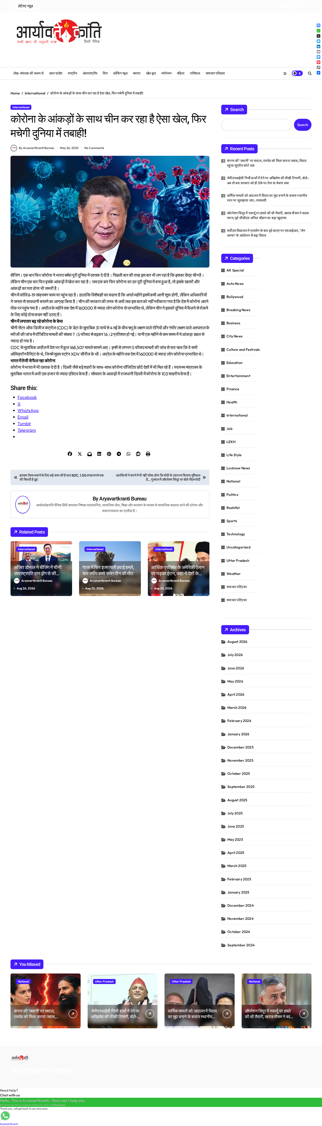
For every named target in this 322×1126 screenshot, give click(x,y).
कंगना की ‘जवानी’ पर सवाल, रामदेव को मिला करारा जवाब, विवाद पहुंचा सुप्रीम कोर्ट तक (266, 163)
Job (229, 428)
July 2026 (235, 655)
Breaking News (238, 310)
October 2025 (238, 773)
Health (231, 402)
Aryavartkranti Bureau (122, 499)
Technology (235, 534)
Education (234, 362)
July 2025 (235, 813)
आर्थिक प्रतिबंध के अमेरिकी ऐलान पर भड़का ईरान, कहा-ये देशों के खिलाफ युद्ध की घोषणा (177, 574)
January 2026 (238, 734)
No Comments (94, 148)
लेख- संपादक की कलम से (28, 73)
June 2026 (235, 668)
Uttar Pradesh (237, 560)
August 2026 (237, 641)
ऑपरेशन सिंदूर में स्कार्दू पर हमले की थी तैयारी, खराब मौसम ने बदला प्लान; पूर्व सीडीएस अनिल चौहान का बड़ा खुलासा (268, 215)
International (20, 107)
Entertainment (238, 376)
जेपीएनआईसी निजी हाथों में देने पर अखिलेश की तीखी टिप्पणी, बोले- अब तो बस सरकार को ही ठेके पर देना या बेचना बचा (268, 180)
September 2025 (241, 786)
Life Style (234, 455)
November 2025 (240, 760)
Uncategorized (238, 547)
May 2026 (235, 681)
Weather (233, 573)
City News (234, 336)
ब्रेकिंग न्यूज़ (120, 73)
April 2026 (235, 694)
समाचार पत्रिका (215, 73)
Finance (232, 389)
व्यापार (136, 73)
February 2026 (239, 720)
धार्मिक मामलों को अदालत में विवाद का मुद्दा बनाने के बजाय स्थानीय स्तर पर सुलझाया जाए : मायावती (267, 197)
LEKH (230, 442)
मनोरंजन (166, 73)
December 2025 (240, 747)
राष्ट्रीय (72, 73)
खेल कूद (151, 73)
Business (233, 323)
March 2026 (236, 707)
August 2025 (237, 800)
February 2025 (239, 879)
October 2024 (238, 931)
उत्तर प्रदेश (55, 73)
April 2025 (235, 852)
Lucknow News (238, 468)
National (233, 481)
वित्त (105, 73)
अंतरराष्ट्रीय (90, 73)
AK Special (235, 270)
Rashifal (233, 507)
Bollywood (234, 296)
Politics (232, 494)
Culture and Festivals (243, 349)
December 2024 (240, 905)
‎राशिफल (195, 73)
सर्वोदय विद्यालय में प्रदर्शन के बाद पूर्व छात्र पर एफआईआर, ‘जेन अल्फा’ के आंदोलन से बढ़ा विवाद (266, 233)
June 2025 (235, 826)
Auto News (235, 283)
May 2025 (235, 839)
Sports (231, 521)
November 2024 (240, 918)
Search (237, 109)
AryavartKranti (41, 1069)
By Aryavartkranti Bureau (36, 148)
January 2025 (238, 892)
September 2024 (241, 945)
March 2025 (236, 866)
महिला (180, 73)
